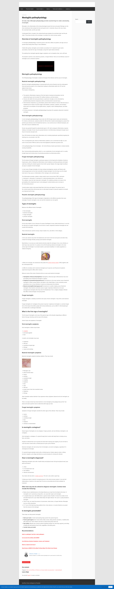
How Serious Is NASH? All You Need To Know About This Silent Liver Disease (39, 548)
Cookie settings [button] (105, 587)
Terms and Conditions (57, 9)
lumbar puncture (39, 476)
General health (40, 9)
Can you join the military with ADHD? (30, 537)
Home (22, 9)
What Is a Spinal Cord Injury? (29, 544)
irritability (25, 331)
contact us (68, 9)
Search (76, 19)
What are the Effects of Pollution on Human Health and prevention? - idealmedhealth (44, 570)
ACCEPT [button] (110, 586)
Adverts (48, 9)
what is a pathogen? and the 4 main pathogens (33, 534)
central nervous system (53, 262)
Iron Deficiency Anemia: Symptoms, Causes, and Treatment (35, 541)
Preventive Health (29, 9)
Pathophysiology (26, 562)
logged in (29, 575)
